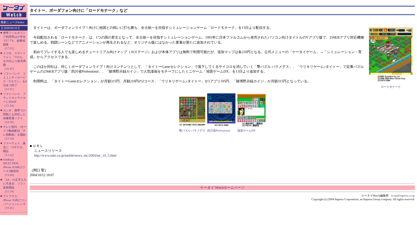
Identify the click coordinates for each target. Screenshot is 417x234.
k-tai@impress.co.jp (403, 195)
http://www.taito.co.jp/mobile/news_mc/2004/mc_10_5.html (75, 155)
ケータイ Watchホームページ (222, 187)
